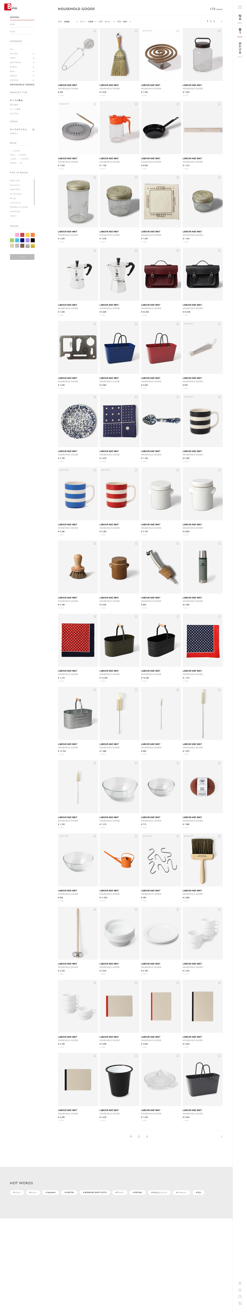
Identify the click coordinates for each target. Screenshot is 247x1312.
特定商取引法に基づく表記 (121, 1251)
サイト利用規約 (117, 1247)
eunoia (159, 1273)
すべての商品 (16, 100)
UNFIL (13, 216)
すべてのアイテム (18, 129)
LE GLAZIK (16, 194)
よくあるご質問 (16, 1251)
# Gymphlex (50, 1192)
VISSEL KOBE (161, 1281)
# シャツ (33, 1192)
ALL (12, 49)
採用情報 (83, 1251)
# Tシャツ (120, 1192)
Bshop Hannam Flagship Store (168, 1264)
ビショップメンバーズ (52, 1247)
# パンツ (17, 1192)
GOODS (14, 80)
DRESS (13, 67)
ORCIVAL (15, 180)
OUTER (14, 53)
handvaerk (15, 203)
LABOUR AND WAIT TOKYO (167, 1269)
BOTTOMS (15, 62)
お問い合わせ (15, 1256)
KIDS (12, 31)
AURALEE (15, 211)
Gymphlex (15, 185)
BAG (12, 71)
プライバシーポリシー (120, 1256)
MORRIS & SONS (19, 207)
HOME (13, 1223)
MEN (12, 24)
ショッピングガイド (17, 1247)
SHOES (13, 76)
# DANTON (69, 1192)
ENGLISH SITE (15, 1298)
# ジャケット (181, 1192)
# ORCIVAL (137, 1192)
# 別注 (198, 1192)
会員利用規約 (49, 1251)
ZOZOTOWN (161, 1247)
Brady (13, 198)
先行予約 (14, 114)
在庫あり (14, 133)
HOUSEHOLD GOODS (22, 84)
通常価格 (14, 105)
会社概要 (83, 1247)
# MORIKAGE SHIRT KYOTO (94, 1192)
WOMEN (14, 17)
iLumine (159, 1251)
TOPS (13, 58)
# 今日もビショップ (159, 1192)
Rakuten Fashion (163, 1256)
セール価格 (15, 109)
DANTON (15, 189)
